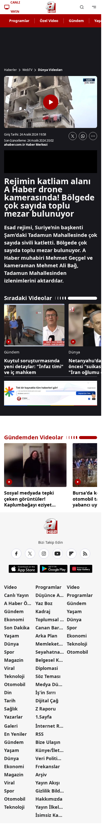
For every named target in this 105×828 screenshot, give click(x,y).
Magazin (13, 658)
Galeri (11, 724)
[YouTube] (57, 552)
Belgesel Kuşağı (50, 658)
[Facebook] (16, 552)
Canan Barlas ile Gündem (50, 626)
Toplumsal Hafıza (50, 618)
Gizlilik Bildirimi (50, 789)
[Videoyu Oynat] (50, 102)
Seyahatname (50, 650)
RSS (39, 732)
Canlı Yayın (16, 593)
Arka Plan (46, 634)
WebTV (27, 70)
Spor (9, 650)
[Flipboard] (71, 552)
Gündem (76, 20)
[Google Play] (54, 567)
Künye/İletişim (50, 748)
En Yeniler (15, 732)
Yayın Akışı (47, 781)
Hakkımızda (48, 797)
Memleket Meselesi (50, 642)
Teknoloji (14, 674)
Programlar (19, 20)
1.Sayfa (43, 715)
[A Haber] (50, 7)
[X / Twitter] (30, 552)
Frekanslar (47, 765)
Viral (9, 666)
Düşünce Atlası (50, 593)
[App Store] (23, 567)
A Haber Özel (19, 601)
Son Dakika (17, 626)
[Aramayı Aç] (82, 7)
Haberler (10, 70)
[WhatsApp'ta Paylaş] (83, 136)
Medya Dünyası (50, 683)
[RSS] (85, 552)
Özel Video (49, 20)
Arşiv (41, 773)
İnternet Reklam (50, 724)
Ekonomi (14, 618)
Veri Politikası (50, 757)
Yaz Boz (43, 601)
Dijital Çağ (46, 699)
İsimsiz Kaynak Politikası (50, 813)
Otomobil (14, 683)
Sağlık (11, 707)
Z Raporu (45, 707)
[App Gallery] (81, 567)
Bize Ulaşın (47, 740)
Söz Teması (47, 674)
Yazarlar (13, 715)
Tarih (10, 699)
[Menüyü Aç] (94, 7)
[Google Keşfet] (50, 393)
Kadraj (42, 610)
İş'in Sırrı (45, 691)
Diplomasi (46, 666)
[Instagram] (44, 552)
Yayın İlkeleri (50, 805)
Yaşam (11, 634)
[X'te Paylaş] (73, 136)
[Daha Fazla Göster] (93, 136)
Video (10, 585)
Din (8, 691)
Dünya (11, 642)
